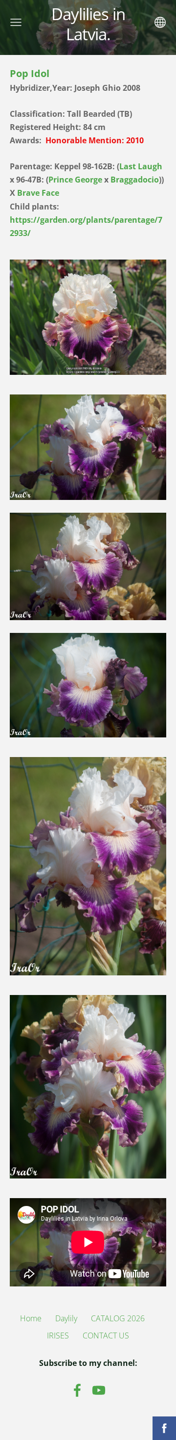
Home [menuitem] (31, 1318)
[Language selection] (160, 22)
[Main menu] (15, 22)
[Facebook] (77, 1390)
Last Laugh (140, 166)
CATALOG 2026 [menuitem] (118, 1318)
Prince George (75, 179)
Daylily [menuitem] (66, 1318)
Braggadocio (134, 179)
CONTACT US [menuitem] (106, 1335)
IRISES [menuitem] (58, 1335)
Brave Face (38, 192)
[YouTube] (99, 1390)
